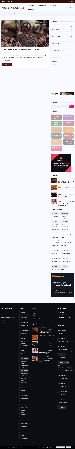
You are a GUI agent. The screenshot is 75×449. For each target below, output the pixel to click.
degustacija (63, 216)
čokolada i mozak (55, 250)
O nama (34, 313)
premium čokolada (55, 234)
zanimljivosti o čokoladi (66, 242)
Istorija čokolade (62, 47)
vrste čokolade (55, 242)
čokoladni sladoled (56, 266)
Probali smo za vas (62, 54)
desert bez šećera (56, 218)
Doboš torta (10, 1)
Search (71, 106)
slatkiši (64, 237)
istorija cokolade (55, 224)
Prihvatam (58, 447)
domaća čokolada (66, 218)
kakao (63, 224)
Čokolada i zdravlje (62, 33)
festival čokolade (64, 221)
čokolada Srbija (65, 250)
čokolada (61, 248)
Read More (7, 64)
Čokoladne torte (62, 40)
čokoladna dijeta (55, 253)
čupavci (54, 269)
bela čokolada (55, 213)
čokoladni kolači (66, 261)
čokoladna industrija (66, 253)
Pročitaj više (68, 447)
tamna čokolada (55, 240)
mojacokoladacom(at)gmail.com (8, 317)
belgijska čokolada (64, 213)
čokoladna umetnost (56, 258)
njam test (54, 232)
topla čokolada (64, 240)
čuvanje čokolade (62, 269)
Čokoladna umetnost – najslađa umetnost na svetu (20, 50)
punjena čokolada (55, 237)
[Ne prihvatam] (73, 447)
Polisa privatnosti (36, 318)
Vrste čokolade (53, 5)
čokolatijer (64, 266)
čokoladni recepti (66, 263)
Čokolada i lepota (62, 29)
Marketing (35, 315)
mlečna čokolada (55, 229)
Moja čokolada (65, 229)
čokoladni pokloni (55, 263)
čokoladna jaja (55, 255)
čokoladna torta (64, 255)
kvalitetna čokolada (64, 226)
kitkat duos (54, 226)
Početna (34, 308)
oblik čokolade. (69, 232)
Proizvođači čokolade (42, 5)
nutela (61, 232)
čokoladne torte (66, 258)
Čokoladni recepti (31, 5)
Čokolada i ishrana (62, 26)
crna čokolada (55, 216)
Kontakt (34, 320)
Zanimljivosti (30, 9)
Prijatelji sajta (36, 310)
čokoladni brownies (56, 261)
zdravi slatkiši (64, 245)
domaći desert (55, 221)
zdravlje (54, 248)
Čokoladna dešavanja (62, 37)
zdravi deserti (55, 245)
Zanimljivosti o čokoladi (62, 65)
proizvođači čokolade (66, 234)
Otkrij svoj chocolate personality (65, 196)
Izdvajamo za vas (62, 51)
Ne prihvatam (62, 447)
